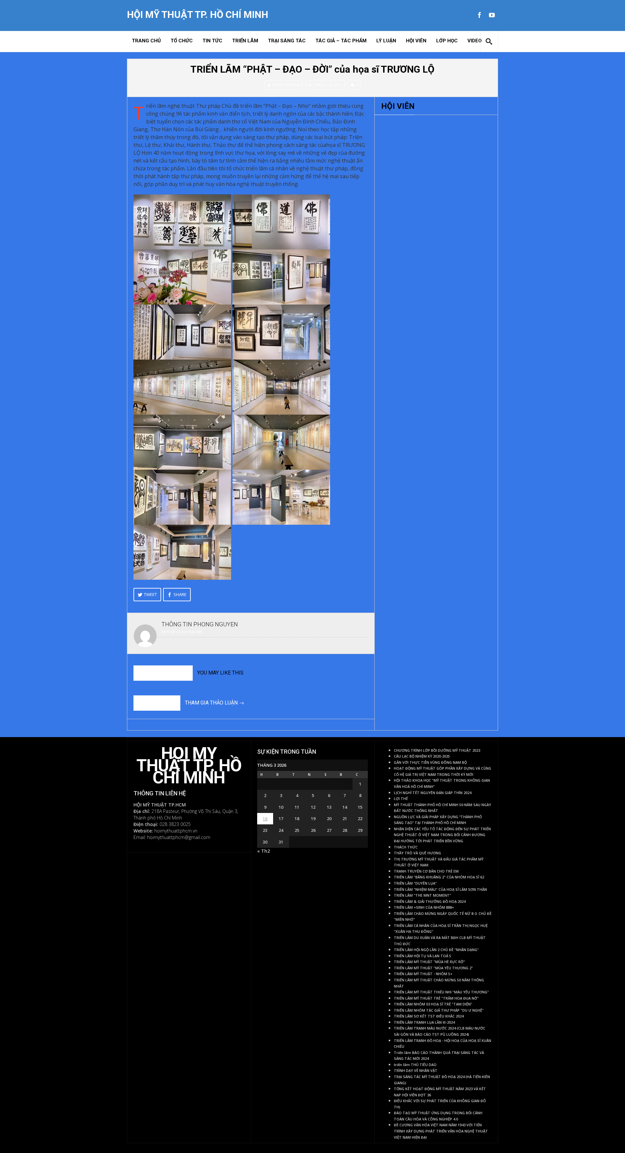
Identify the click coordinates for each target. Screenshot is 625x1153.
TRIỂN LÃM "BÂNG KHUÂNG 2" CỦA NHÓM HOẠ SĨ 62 (439, 877)
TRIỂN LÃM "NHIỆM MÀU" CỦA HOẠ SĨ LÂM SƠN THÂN (440, 889)
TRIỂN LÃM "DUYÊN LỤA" (415, 883)
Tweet (150, 594)
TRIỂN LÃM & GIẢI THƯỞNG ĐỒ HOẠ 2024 (429, 901)
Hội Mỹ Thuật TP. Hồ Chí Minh (197, 14)
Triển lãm (245, 41)
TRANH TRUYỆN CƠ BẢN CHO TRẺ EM (426, 871)
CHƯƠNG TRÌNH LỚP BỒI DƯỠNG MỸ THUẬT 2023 (437, 750)
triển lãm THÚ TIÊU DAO (415, 1064)
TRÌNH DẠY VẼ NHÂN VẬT (416, 1070)
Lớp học (447, 41)
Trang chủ (146, 41)
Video (474, 41)
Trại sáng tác (287, 41)
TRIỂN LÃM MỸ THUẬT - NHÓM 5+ (423, 974)
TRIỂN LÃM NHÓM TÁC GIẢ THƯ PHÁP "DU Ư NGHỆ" (439, 1010)
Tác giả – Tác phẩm (341, 41)
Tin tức (212, 41)
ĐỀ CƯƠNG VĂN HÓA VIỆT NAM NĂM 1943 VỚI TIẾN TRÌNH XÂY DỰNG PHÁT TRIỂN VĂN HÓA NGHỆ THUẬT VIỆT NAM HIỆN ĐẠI (441, 1131)
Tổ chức (182, 41)
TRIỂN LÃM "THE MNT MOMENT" (422, 895)
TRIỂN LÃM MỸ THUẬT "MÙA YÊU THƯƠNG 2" (433, 968)
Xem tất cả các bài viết (181, 631)
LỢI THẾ (401, 798)
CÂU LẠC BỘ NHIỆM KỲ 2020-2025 (422, 756)
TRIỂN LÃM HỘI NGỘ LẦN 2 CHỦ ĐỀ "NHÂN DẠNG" (436, 949)
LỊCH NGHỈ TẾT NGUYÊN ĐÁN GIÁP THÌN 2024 (432, 792)
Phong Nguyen (286, 85)
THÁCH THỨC (406, 847)
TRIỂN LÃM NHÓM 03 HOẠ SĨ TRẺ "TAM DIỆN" (433, 1004)
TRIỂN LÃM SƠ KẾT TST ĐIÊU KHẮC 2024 (429, 1016)
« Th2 (263, 851)
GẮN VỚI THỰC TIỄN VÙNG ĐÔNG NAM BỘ (430, 762)
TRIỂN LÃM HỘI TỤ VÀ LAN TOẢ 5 (422, 956)
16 (265, 818)
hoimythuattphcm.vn (175, 831)
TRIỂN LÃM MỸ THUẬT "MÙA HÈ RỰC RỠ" (429, 962)
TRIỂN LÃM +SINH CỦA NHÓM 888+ (424, 907)
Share (180, 594)
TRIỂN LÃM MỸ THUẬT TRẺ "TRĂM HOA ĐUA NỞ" (436, 998)
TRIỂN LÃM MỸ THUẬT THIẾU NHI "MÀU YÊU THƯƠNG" (441, 992)
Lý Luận (386, 41)
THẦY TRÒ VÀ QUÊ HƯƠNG (417, 853)
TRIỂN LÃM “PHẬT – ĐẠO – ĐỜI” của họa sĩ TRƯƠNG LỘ (312, 69)
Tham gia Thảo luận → (214, 703)
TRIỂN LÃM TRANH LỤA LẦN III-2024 (424, 1022)
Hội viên (416, 41)
